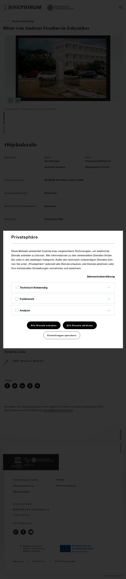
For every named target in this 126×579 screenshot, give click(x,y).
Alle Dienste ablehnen (80, 325)
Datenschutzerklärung (101, 276)
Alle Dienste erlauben (44, 325)
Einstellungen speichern (61, 335)
